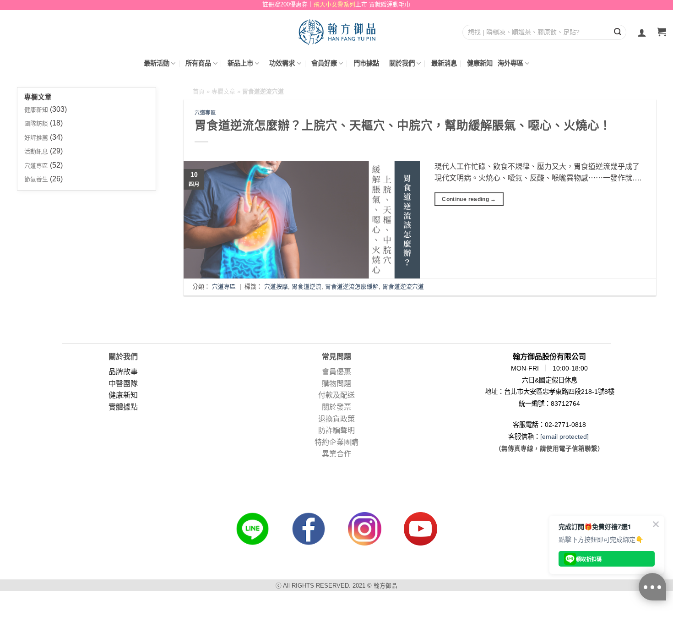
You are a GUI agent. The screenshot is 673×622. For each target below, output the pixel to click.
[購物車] (661, 32)
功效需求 (282, 63)
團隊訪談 (36, 123)
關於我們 (402, 63)
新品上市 (240, 63)
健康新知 (480, 63)
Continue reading (469, 199)
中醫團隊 (123, 383)
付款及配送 (336, 395)
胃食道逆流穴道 (403, 286)
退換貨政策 (336, 419)
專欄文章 (223, 91)
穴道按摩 (276, 286)
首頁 (199, 91)
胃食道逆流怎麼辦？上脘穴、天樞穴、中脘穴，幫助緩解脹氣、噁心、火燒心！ (403, 125)
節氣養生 (36, 179)
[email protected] (564, 436)
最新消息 (444, 63)
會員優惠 (336, 372)
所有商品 (198, 63)
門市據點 (366, 63)
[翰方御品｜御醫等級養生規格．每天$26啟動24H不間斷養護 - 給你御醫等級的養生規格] (337, 31)
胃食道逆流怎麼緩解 (352, 286)
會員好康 (324, 63)
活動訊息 (36, 151)
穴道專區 (36, 165)
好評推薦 (36, 137)
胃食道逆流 (306, 286)
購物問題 (336, 383)
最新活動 (156, 63)
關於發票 (336, 407)
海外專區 (510, 63)
